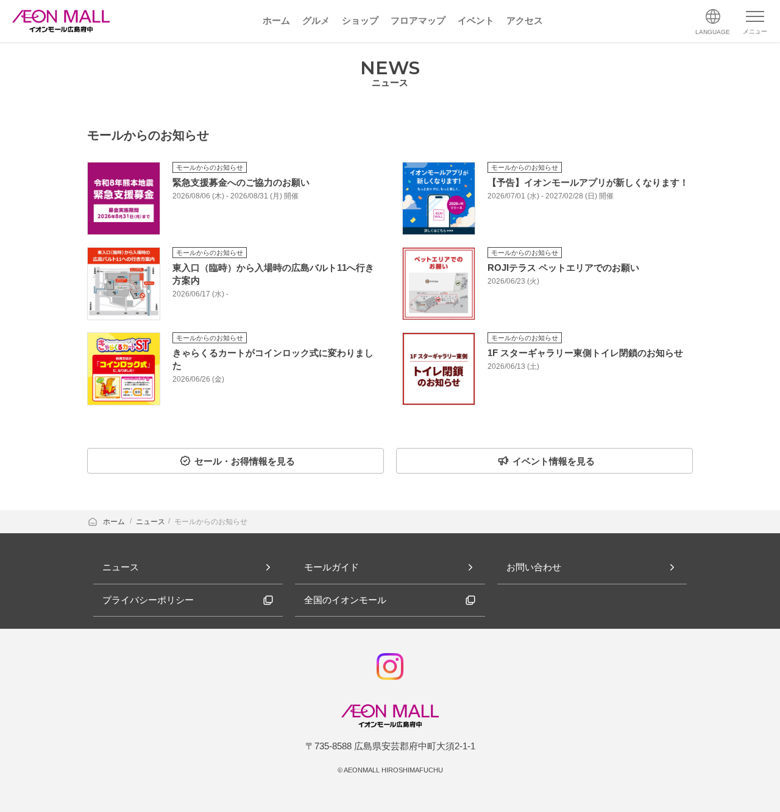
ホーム (115, 521)
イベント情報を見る (553, 461)
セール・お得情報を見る (244, 461)
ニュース (150, 521)
